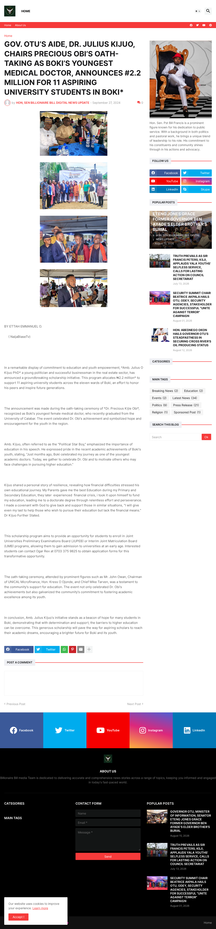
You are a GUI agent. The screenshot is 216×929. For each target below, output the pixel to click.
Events (159, 398)
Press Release (186, 405)
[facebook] (191, 25)
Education (193, 391)
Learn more (40, 908)
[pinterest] (210, 25)
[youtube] (203, 25)
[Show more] (89, 649)
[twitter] (197, 25)
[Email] (80, 649)
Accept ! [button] (18, 917)
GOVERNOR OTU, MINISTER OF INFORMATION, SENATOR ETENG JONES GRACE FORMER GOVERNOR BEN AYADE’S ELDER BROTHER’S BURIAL (190, 821)
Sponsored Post (187, 412)
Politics (159, 405)
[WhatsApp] (64, 649)
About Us (20, 25)
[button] (197, 11)
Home (25, 11)
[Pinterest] (72, 649)
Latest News (185, 398)
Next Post (134, 704)
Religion (160, 412)
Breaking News (165, 391)
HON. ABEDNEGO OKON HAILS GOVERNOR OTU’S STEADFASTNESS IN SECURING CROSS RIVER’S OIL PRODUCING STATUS (192, 337)
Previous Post (16, 704)
